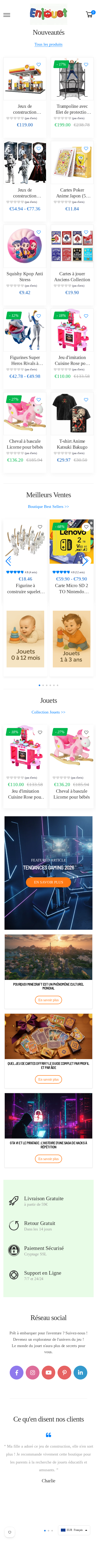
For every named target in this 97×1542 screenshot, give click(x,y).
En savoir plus (48, 882)
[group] (24, 119)
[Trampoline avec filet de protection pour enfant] (72, 78)
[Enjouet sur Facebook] (16, 1373)
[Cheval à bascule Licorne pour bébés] (25, 413)
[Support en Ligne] (14, 1275)
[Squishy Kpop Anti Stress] (25, 246)
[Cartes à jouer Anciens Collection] (72, 246)
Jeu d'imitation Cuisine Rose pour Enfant (72, 363)
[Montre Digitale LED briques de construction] (72, 541)
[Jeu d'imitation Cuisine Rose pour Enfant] (72, 330)
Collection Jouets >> (48, 712)
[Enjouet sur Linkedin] (80, 1373)
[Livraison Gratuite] (14, 1200)
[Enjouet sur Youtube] (48, 1373)
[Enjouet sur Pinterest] (64, 1373)
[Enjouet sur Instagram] (32, 1373)
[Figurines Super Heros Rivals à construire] (25, 330)
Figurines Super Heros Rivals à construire (25, 363)
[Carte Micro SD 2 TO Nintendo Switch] (25, 541)
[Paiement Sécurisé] (14, 1250)
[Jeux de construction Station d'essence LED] (25, 78)
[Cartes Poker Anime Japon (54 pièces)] (72, 162)
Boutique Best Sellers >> (48, 506)
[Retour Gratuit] (14, 1225)
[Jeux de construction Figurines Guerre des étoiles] (25, 162)
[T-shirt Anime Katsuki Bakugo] (72, 413)
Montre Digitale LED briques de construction (72, 591)
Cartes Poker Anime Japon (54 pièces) (72, 196)
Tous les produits (48, 44)
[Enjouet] (25, 639)
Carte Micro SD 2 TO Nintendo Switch (25, 591)
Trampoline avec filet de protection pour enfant (72, 112)
